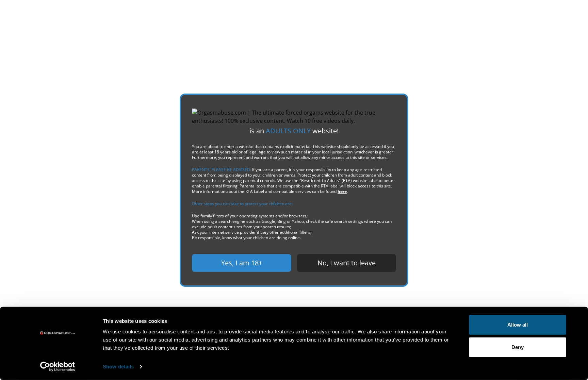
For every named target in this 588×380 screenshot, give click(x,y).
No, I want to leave (346, 262)
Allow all (517, 325)
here (342, 191)
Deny (517, 347)
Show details (118, 366)
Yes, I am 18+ (241, 262)
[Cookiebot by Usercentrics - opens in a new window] (57, 367)
